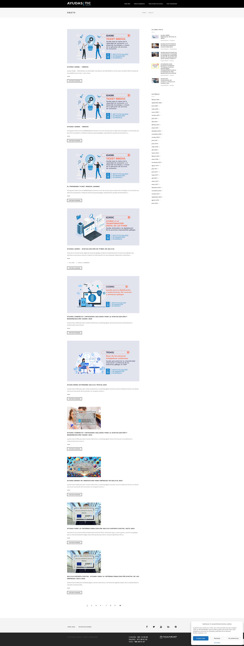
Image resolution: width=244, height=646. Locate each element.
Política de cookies (85, 627)
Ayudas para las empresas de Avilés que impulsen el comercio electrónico (168, 45)
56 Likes (72, 262)
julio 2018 (154, 140)
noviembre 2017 (156, 162)
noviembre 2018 (156, 134)
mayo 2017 (155, 175)
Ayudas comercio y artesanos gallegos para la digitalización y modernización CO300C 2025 (97, 318)
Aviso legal (217, 642)
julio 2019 (154, 118)
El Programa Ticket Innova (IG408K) (83, 186)
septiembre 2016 (156, 197)
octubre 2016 (155, 194)
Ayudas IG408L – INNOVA (78, 67)
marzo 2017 (155, 181)
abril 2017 (154, 178)
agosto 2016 (155, 200)
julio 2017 (154, 169)
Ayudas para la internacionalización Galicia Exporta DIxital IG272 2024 (101, 528)
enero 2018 (155, 159)
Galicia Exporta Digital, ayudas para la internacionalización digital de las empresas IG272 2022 (103, 577)
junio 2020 (155, 106)
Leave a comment (84, 262)
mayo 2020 (155, 109)
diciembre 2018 (156, 131)
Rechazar (217, 638)
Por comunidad (172, 3)
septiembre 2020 (156, 103)
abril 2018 (154, 150)
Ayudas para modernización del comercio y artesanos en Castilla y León (168, 81)
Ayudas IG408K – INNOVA (78, 127)
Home (144, 12)
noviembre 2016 (156, 191)
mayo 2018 (155, 147)
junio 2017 (155, 172)
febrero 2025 (155, 99)
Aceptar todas (200, 638)
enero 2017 (155, 184)
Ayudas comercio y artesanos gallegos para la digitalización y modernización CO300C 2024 (97, 434)
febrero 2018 (155, 156)
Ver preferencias (233, 638)
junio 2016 (155, 203)
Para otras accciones (156, 3)
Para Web (127, 3)
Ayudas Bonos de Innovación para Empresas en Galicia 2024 (95, 481)
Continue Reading (74, 81)
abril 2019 (154, 121)
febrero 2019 (155, 125)
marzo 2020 (155, 112)
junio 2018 (155, 143)
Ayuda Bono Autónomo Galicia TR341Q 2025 (87, 385)
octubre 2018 (155, 137)
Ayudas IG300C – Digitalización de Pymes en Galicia (90, 249)
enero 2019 (155, 128)
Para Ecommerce (139, 3)
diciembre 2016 (156, 187)
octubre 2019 (155, 115)
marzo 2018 (155, 153)
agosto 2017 (155, 165)
